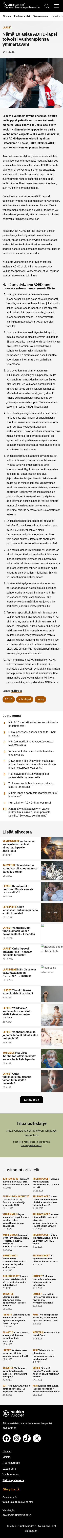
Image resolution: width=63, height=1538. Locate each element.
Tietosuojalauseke (13, 1480)
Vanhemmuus (40, 16)
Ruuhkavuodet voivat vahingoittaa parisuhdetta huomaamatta (28, 775)
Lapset (7, 27)
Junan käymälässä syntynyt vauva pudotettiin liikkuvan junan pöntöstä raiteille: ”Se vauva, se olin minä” (29, 812)
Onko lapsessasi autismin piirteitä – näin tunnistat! (32, 734)
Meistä (6, 1457)
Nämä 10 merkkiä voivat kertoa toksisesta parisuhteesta (33, 724)
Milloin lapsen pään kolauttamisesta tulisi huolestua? (32, 795)
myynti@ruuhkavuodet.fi (17, 1515)
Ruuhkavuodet (22, 16)
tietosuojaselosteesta (31, 1145)
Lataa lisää (31, 1099)
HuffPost (16, 690)
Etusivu (7, 16)
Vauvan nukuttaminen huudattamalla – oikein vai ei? (31, 753)
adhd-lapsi (24, 699)
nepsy (40, 699)
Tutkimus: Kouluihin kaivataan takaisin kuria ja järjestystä (31, 785)
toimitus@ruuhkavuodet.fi (18, 1502)
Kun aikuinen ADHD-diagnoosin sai (29, 802)
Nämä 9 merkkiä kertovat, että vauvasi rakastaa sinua (31, 743)
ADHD (9, 699)
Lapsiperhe (9, 1468)
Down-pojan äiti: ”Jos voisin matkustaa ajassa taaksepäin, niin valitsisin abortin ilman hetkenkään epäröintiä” (32, 764)
